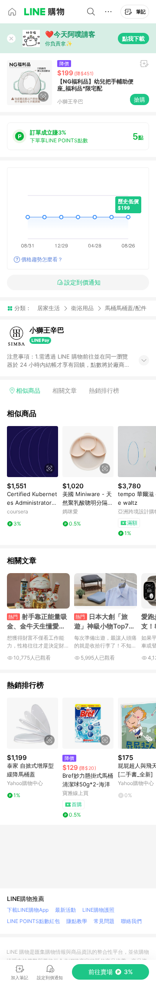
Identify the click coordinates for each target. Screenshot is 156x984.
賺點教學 (76, 921)
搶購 (139, 99)
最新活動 (65, 910)
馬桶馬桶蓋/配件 (125, 308)
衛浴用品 (82, 307)
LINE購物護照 (98, 910)
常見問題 (104, 921)
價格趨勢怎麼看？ (42, 259)
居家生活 (48, 307)
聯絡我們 (131, 921)
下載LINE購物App (28, 910)
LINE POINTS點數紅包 (33, 921)
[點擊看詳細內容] (32, 451)
